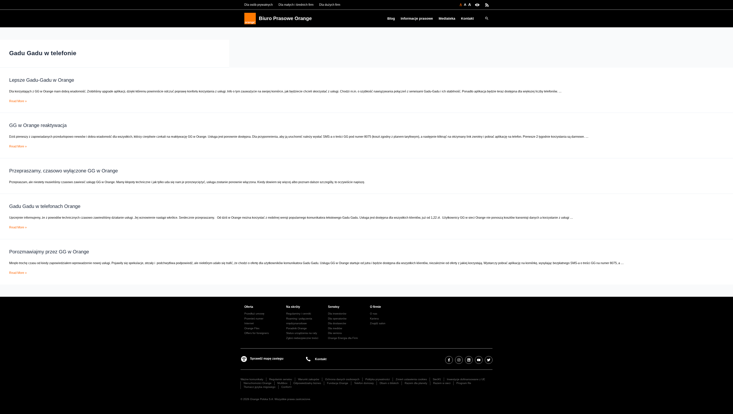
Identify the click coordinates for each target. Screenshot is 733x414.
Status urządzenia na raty (301, 333)
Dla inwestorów (337, 313)
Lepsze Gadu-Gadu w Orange (41, 80)
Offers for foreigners (256, 333)
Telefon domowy (364, 383)
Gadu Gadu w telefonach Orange (44, 206)
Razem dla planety (416, 383)
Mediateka (447, 18)
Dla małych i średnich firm (296, 4)
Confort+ (286, 386)
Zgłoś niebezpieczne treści (302, 338)
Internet (249, 323)
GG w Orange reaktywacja (38, 125)
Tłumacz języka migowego (259, 386)
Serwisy (333, 306)
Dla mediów (335, 328)
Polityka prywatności (377, 379)
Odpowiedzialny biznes (307, 383)
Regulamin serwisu (280, 379)
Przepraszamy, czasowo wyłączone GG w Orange (63, 171)
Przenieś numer (253, 318)
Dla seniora (335, 333)
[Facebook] (449, 360)
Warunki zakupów (308, 379)
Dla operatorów (337, 318)
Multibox (282, 383)
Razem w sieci (441, 383)
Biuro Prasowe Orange (285, 18)
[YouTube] (479, 360)
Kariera (374, 318)
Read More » (18, 101)
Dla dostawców (337, 323)
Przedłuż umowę (254, 313)
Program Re (463, 383)
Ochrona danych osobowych (342, 379)
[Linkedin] (469, 360)
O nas (373, 313)
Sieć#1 (437, 379)
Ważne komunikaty (252, 379)
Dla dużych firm (329, 4)
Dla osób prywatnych (258, 4)
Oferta (248, 306)
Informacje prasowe (417, 18)
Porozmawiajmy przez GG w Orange (49, 252)
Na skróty (293, 306)
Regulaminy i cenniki (298, 313)
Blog (391, 18)
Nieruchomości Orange (257, 383)
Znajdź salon (377, 323)
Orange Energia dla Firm (343, 338)
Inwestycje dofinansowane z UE (466, 379)
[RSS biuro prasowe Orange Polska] (487, 4)
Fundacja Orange (337, 383)
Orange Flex (251, 328)
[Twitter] (488, 360)
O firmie (375, 306)
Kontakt (467, 18)
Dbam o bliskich (389, 383)
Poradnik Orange (296, 328)
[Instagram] (459, 360)
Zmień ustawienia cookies (411, 379)
